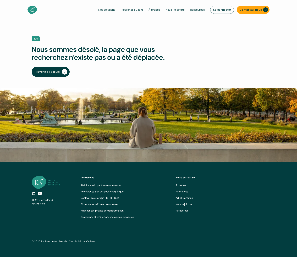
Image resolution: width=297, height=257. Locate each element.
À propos (154, 10)
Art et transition (184, 197)
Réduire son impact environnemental (101, 185)
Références (182, 191)
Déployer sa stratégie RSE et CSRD (100, 197)
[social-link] (40, 193)
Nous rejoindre (184, 204)
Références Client (132, 10)
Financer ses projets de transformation (102, 210)
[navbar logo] (32, 9)
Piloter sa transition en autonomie (99, 204)
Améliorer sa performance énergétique (102, 191)
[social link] (34, 193)
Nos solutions (106, 10)
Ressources (197, 10)
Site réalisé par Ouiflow (82, 241)
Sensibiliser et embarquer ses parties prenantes (107, 217)
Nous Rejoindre (175, 10)
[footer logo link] (46, 182)
